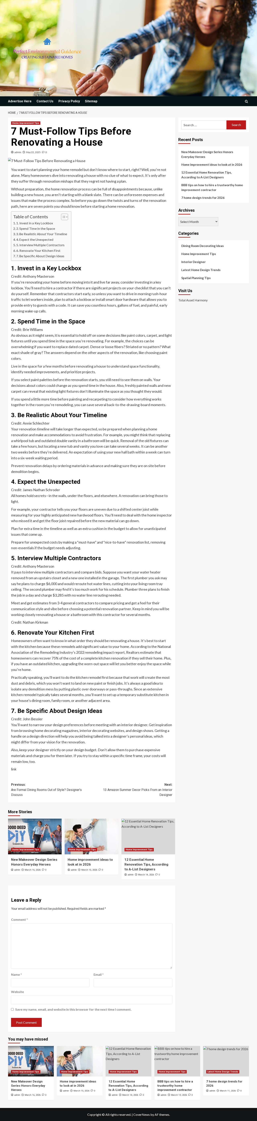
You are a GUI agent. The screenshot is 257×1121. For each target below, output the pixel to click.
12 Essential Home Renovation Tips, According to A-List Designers (146, 864)
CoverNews (141, 1114)
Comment (19, 919)
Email (99, 974)
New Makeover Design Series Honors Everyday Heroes (207, 154)
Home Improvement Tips (25, 123)
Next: (137, 790)
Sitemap (91, 101)
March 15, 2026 (89, 870)
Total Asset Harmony (193, 300)
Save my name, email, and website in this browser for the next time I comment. (73, 1009)
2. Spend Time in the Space (35, 228)
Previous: (46, 790)
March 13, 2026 (179, 1095)
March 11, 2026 (228, 1090)
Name (16, 974)
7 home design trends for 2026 (202, 197)
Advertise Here (20, 101)
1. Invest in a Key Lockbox (34, 223)
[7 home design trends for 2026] (226, 1061)
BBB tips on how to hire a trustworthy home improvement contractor (212, 187)
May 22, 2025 (33, 152)
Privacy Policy (69, 101)
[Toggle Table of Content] (62, 216)
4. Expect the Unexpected (34, 239)
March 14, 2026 (146, 874)
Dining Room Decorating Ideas (202, 246)
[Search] (246, 101)
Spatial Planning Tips (196, 278)
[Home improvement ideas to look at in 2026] (91, 836)
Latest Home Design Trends (200, 270)
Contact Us (45, 101)
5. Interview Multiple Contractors (40, 245)
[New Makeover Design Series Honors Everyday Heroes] (35, 836)
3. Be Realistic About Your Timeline (41, 234)
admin (17, 152)
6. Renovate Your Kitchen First (38, 250)
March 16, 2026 (33, 870)
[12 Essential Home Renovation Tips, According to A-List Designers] (148, 836)
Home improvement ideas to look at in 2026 (211, 164)
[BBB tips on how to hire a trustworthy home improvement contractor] (177, 1061)
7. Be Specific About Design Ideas (40, 256)
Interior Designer (193, 262)
